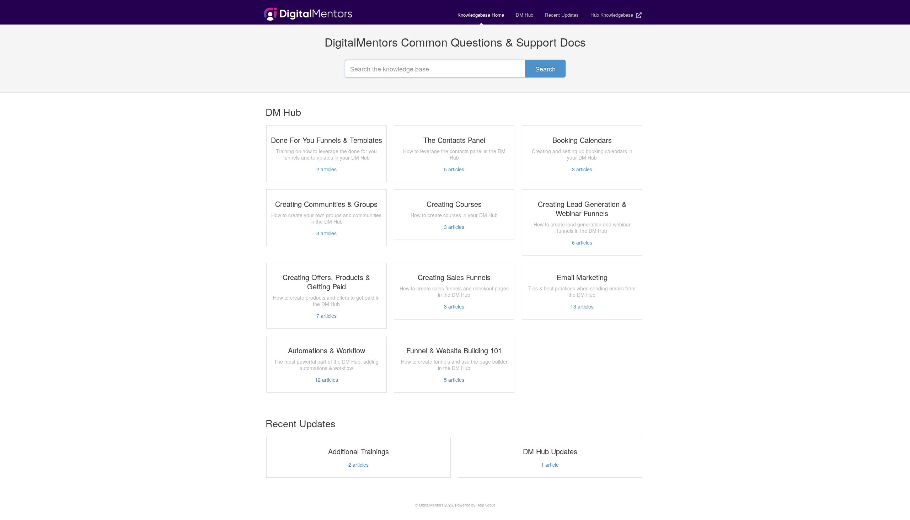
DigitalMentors (431, 505)
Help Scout (485, 505)
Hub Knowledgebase (612, 14)
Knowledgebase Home (480, 14)
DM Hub (524, 14)
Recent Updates (562, 14)
